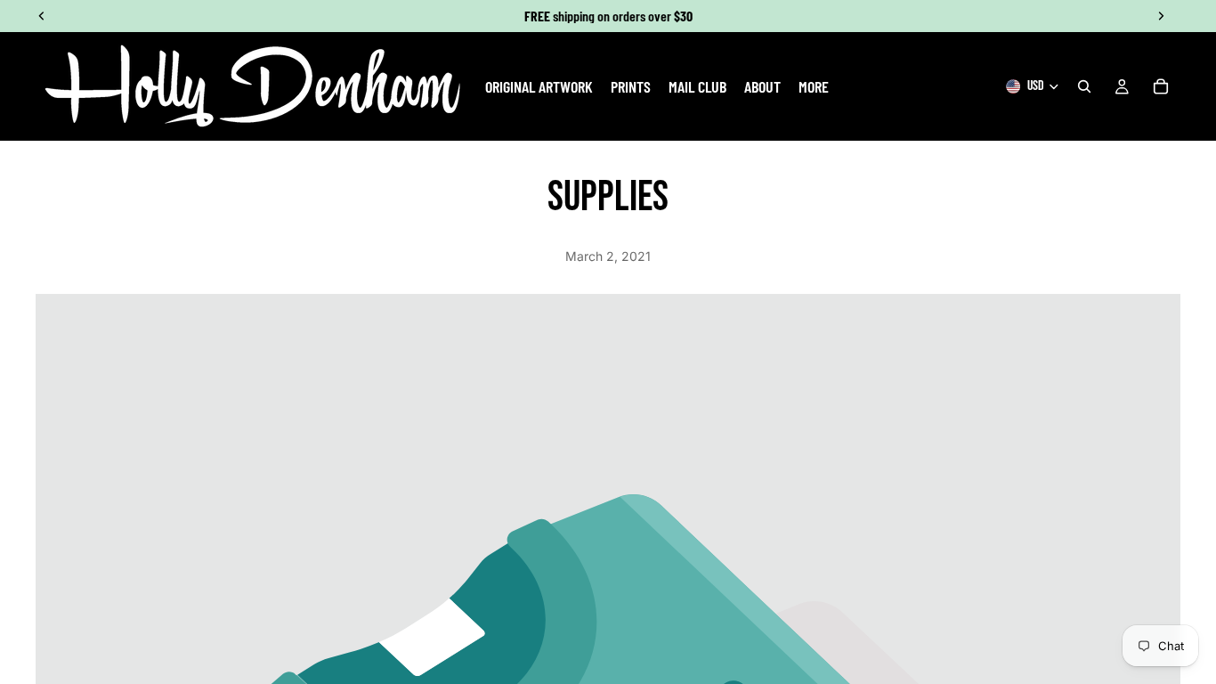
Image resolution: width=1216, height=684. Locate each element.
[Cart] (1160, 86)
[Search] (1084, 86)
